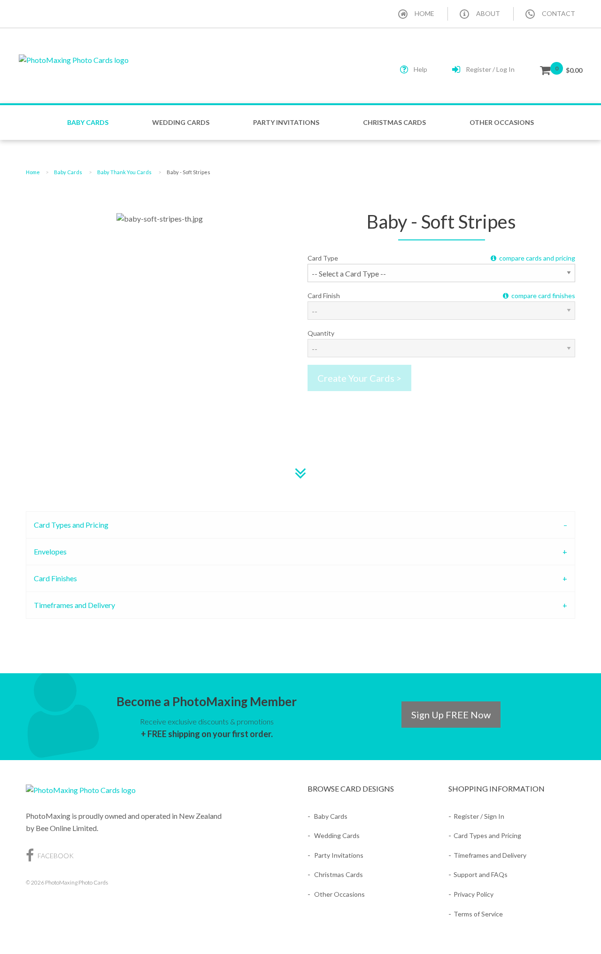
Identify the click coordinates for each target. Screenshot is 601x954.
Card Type (441, 258)
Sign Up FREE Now (451, 714)
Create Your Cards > (359, 378)
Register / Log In (490, 69)
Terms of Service (478, 914)
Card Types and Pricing (71, 524)
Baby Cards (87, 122)
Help (420, 69)
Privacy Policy (473, 894)
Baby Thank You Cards (124, 172)
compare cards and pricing (535, 258)
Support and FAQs (481, 874)
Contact (558, 13)
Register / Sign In (479, 816)
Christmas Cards (394, 122)
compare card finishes (542, 296)
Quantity (321, 333)
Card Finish (441, 296)
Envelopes (50, 551)
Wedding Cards (180, 122)
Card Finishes (55, 578)
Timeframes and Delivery (74, 604)
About (488, 13)
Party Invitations (286, 122)
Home (424, 13)
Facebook (55, 856)
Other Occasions (502, 122)
